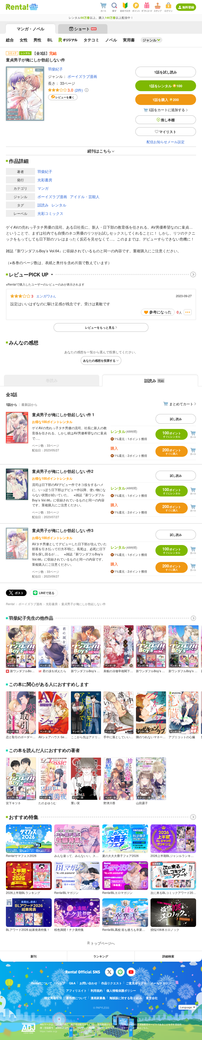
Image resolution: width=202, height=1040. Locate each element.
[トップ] (17, 7)
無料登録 (188, 7)
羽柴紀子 (55, 68)
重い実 (75, 803)
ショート (85, 29)
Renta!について (41, 983)
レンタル (58, 204)
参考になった (160, 312)
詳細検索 (168, 956)
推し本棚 (168, 119)
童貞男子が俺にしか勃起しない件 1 (63, 414)
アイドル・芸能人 (85, 196)
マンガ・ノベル (30, 29)
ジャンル (149, 39)
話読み (43, 204)
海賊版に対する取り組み (125, 998)
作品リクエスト (111, 983)
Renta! (10, 604)
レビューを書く (64, 97)
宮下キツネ (13, 803)
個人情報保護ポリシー (121, 990)
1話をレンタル (165, 85)
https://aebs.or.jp (48, 1031)
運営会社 (152, 998)
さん (46, 295)
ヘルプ (60, 983)
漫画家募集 (98, 998)
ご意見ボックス (136, 983)
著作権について (76, 998)
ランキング (100, 956)
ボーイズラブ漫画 (82, 76)
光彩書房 (44, 179)
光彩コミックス (50, 213)
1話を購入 (165, 99)
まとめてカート (181, 403)
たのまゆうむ (47, 803)
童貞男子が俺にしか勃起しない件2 (62, 471)
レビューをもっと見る (100, 327)
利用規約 (96, 990)
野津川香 (109, 803)
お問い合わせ (88, 983)
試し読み (176, 419)
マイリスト (167, 131)
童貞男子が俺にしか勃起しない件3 (62, 530)
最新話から (29, 404)
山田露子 (142, 803)
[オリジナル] (68, 40)
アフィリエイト (76, 990)
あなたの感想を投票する (99, 360)
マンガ (43, 188)
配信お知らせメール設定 (166, 141)
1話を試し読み (165, 71)
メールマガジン (161, 983)
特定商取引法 (53, 998)
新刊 (33, 956)
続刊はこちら (99, 151)
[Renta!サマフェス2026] (33, 7)
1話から (11, 404)
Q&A (72, 983)
